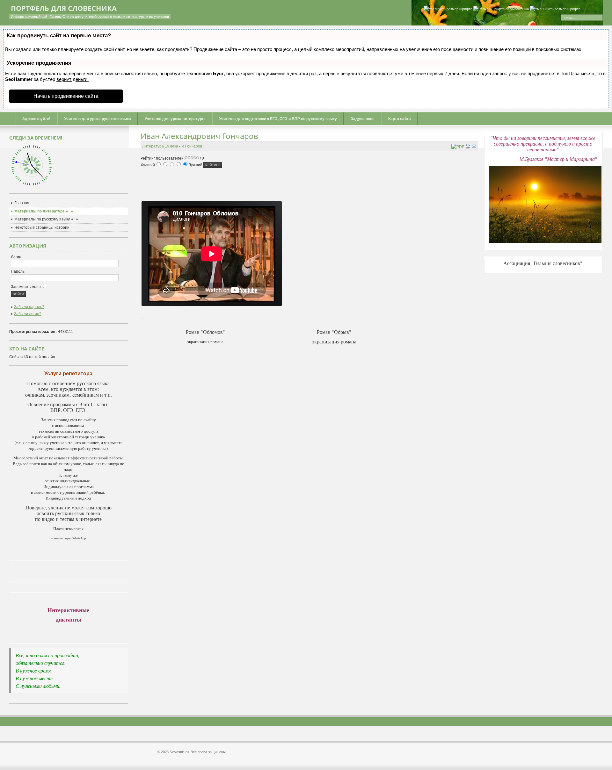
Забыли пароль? (29, 307)
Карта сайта (399, 119)
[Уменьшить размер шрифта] (555, 9)
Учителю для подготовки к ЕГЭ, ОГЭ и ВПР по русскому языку (278, 119)
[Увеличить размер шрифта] (448, 9)
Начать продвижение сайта (65, 96)
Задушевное (363, 119)
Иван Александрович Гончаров (199, 136)
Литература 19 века (160, 146)
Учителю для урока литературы (175, 119)
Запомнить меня (26, 286)
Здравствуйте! (36, 119)
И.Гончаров (191, 146)
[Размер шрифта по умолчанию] (501, 9)
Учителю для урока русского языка (97, 119)
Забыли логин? (27, 314)
